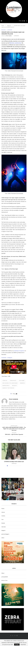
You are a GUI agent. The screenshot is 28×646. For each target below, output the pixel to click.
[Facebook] (19, 21)
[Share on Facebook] (13, 393)
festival (3, 523)
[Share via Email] (16, 393)
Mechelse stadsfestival (15, 43)
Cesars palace (13, 380)
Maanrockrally (6, 385)
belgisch (3, 530)
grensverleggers (5, 534)
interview (3, 526)
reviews (3, 515)
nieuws (3, 512)
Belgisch (9, 25)
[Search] (26, 21)
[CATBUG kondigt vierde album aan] (14, 451)
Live (2, 519)
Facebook (3, 357)
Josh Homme (21, 380)
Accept (16, 644)
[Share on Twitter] (14, 393)
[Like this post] (11, 393)
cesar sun (4, 380)
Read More (23, 644)
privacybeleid (4, 576)
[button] (2, 454)
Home (2, 25)
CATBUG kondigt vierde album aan (14, 461)
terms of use (4, 580)
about (2, 537)
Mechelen (14, 385)
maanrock (22, 383)
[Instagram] (22, 21)
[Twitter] (20, 21)
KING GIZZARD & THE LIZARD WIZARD (10, 383)
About (2, 573)
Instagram (9, 357)
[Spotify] (24, 21)
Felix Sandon (9, 35)
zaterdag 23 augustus (19, 350)
